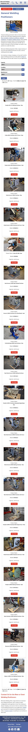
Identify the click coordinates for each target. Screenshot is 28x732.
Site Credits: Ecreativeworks (14, 726)
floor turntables (5, 38)
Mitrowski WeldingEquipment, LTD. (4, 2)
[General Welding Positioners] (14, 26)
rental (11, 52)
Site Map (18, 724)
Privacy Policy (11, 724)
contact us (23, 56)
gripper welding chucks (14, 39)
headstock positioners (14, 38)
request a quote (8, 710)
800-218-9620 (6, 720)
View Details (14, 114)
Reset (4, 78)
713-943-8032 (13, 720)
